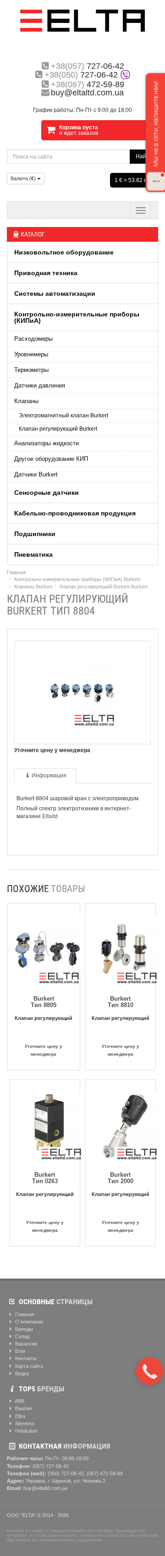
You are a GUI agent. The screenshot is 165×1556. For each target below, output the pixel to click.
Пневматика (33, 554)
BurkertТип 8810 (120, 1001)
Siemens (24, 1423)
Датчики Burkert (36, 474)
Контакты (25, 1358)
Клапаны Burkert (33, 586)
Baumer (23, 1408)
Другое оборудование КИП (51, 458)
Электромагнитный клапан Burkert (63, 415)
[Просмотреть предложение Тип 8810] (125, 948)
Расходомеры (33, 338)
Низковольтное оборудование (64, 252)
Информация (49, 775)
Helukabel (25, 1431)
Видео (21, 1373)
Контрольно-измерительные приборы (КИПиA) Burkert (77, 579)
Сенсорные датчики (46, 492)
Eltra (19, 1416)
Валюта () (24, 178)
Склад (21, 1336)
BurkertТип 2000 (120, 1178)
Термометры (31, 369)
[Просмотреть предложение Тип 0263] (49, 1124)
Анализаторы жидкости (46, 443)
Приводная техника (45, 273)
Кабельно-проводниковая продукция (75, 513)
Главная (16, 572)
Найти (144, 156)
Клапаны (26, 401)
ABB (19, 1401)
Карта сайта (28, 1366)
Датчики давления (39, 385)
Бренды (23, 1329)
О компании (28, 1321)
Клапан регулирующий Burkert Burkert (104, 586)
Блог (20, 1351)
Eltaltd (50, 816)
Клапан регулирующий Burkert (58, 429)
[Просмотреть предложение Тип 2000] (125, 1124)
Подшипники (34, 533)
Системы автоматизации (54, 293)
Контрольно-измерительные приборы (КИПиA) (76, 317)
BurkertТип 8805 (43, 1001)
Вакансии (25, 1343)
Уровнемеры (31, 354)
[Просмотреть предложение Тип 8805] (47, 948)
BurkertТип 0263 (45, 1178)
